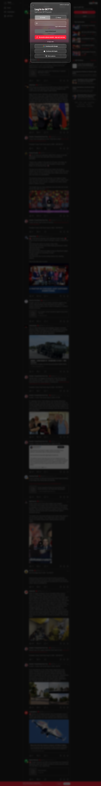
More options (51, 56)
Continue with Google (52, 46)
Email (43, 17)
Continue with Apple (51, 51)
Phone (59, 17)
